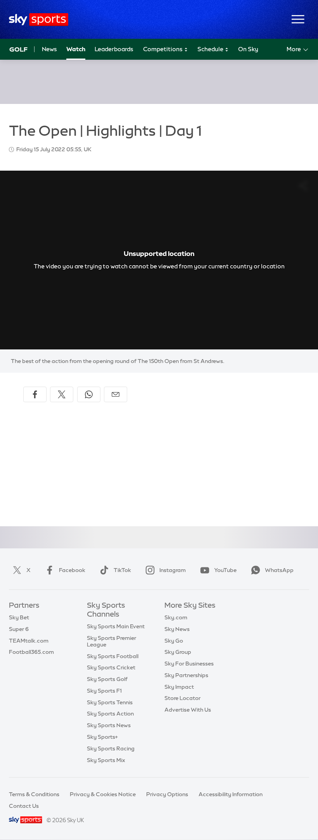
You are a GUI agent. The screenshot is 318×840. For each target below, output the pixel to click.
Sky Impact (179, 687)
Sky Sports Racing (111, 748)
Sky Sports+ (102, 737)
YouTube (225, 570)
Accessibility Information (231, 794)
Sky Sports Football (112, 656)
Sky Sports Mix (106, 760)
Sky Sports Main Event (116, 626)
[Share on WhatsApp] (88, 394)
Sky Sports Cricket (111, 667)
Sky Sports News (109, 725)
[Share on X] (61, 394)
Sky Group (177, 652)
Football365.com (31, 652)
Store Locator (182, 698)
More (294, 49)
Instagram (172, 570)
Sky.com (175, 617)
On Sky (248, 49)
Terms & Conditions (34, 794)
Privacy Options (167, 794)
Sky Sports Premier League (111, 641)
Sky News (177, 629)
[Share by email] (115, 394)
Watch (75, 49)
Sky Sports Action (110, 713)
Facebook (72, 570)
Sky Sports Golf (107, 679)
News (49, 49)
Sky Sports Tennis (110, 702)
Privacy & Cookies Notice (103, 794)
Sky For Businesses (189, 663)
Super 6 (19, 629)
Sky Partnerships (186, 675)
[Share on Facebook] (35, 394)
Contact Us (24, 806)
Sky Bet (19, 617)
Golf (18, 49)
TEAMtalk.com (28, 640)
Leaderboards (114, 49)
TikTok (122, 570)
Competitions (163, 49)
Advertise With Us (187, 709)
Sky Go (173, 640)
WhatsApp (279, 570)
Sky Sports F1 (104, 690)
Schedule (211, 49)
